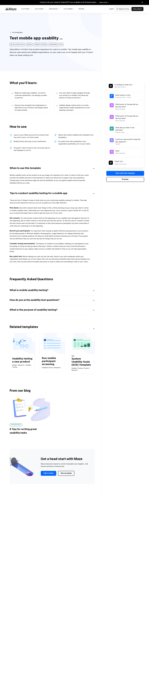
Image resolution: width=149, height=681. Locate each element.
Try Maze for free (122, 9)
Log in (111, 9)
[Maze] (11, 9)
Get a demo (137, 9)
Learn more (103, 2)
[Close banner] (142, 2)
